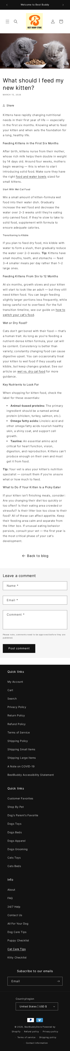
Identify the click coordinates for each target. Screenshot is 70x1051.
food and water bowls (31, 176)
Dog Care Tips (17, 932)
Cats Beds (14, 866)
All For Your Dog (18, 923)
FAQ (10, 898)
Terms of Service (18, 732)
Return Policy (16, 715)
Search (12, 698)
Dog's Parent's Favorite (22, 815)
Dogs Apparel (16, 840)
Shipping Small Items (21, 749)
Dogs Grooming (17, 849)
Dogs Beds (14, 832)
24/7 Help (13, 906)
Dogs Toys (14, 823)
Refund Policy (16, 724)
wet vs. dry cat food (31, 371)
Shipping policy (48, 1037)
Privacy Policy (16, 707)
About (11, 889)
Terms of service (26, 1037)
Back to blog (37, 556)
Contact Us (14, 915)
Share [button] (10, 105)
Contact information (37, 1043)
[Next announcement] (63, 5)
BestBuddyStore (33, 1027)
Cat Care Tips (16, 949)
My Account (15, 681)
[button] (7, 21)
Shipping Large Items (21, 757)
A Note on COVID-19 (21, 766)
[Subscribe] (58, 981)
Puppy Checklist (18, 940)
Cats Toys (14, 857)
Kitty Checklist (17, 957)
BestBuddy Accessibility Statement (30, 774)
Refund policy (31, 1031)
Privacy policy (50, 1031)
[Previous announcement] (7, 5)
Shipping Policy (17, 740)
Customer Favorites (20, 798)
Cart (10, 690)
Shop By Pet (15, 806)
